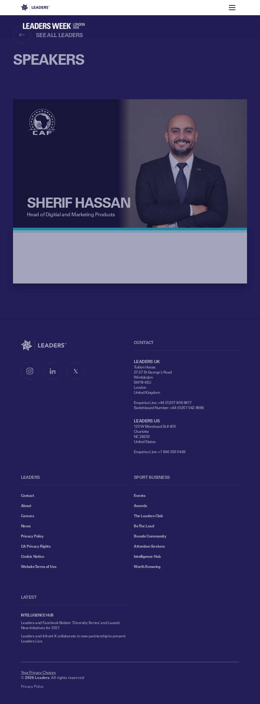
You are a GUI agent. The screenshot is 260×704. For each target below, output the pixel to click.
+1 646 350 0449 (171, 451)
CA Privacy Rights (36, 546)
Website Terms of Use (39, 566)
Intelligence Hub (147, 556)
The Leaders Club (148, 515)
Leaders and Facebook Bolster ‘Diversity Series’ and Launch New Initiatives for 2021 (70, 625)
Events (139, 495)
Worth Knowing (147, 566)
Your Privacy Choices (38, 672)
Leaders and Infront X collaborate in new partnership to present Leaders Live (73, 638)
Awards (140, 505)
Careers (27, 515)
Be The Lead (144, 525)
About (26, 505)
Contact (27, 495)
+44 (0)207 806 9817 (175, 402)
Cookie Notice (32, 556)
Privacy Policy (32, 535)
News (26, 525)
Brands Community (150, 535)
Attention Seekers (149, 546)
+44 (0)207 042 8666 (187, 407)
